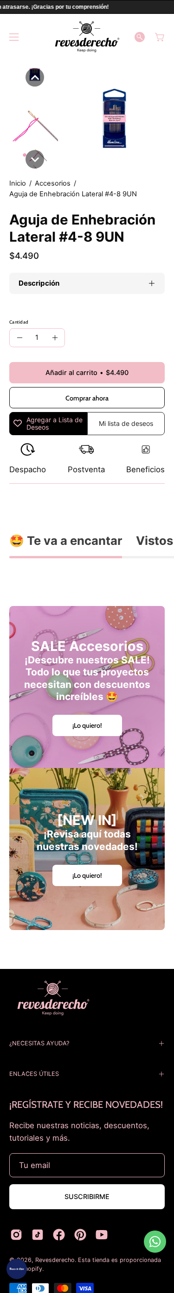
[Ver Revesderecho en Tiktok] (38, 1235)
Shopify (31, 1268)
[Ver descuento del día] (16, 1269)
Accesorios (53, 183)
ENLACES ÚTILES (34, 1073)
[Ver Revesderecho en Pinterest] (80, 1235)
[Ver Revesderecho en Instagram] (16, 1235)
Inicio (17, 183)
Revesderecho (55, 1259)
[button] (140, 37)
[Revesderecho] (87, 37)
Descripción (39, 283)
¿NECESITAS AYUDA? (39, 1043)
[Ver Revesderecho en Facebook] (59, 1235)
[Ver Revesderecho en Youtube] (102, 1235)
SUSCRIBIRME (87, 1196)
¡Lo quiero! (87, 725)
